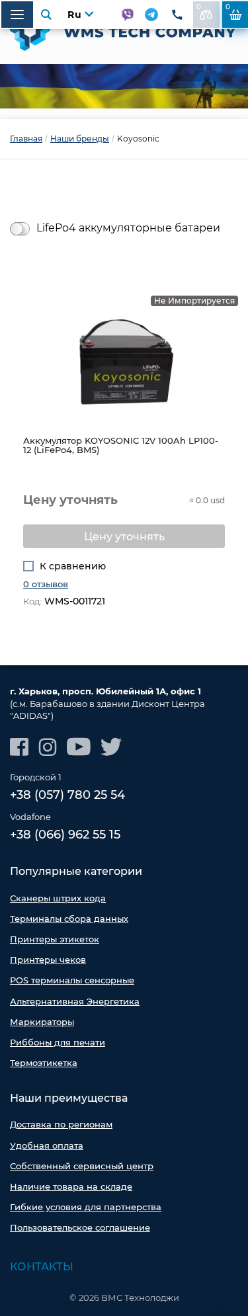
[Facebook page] (19, 747)
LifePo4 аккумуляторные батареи (128, 228)
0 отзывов (45, 584)
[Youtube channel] (79, 747)
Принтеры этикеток (54, 939)
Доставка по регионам (61, 1124)
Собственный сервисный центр (81, 1166)
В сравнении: (198, 7)
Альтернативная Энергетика (75, 1001)
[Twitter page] (111, 747)
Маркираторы (42, 1021)
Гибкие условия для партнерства (85, 1207)
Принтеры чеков (48, 959)
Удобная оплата (46, 1145)
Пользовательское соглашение (80, 1227)
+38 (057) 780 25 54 (67, 795)
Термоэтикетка (43, 1062)
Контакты (41, 1266)
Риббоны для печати (57, 1042)
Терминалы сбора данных (69, 918)
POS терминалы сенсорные (72, 980)
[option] (124, 86)
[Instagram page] (47, 747)
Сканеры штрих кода (58, 898)
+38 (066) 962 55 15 (65, 834)
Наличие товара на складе (71, 1186)
